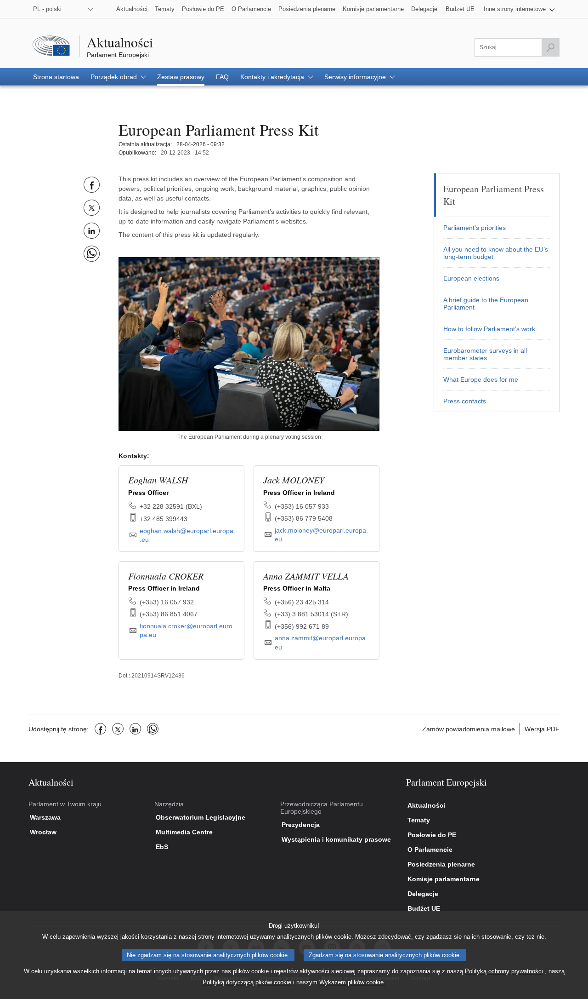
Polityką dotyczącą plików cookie (247, 982)
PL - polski (47, 9)
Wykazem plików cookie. (352, 982)
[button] (519, 9)
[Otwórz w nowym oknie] (249, 344)
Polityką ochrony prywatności (504, 971)
